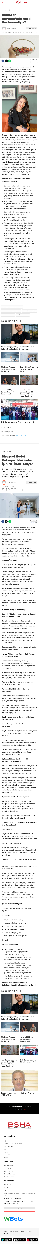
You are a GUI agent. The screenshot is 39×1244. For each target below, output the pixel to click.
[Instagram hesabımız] (21, 1109)
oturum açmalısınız (21, 435)
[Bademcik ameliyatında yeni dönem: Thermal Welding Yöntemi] (19, 1080)
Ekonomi (6, 1152)
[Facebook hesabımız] (15, 1109)
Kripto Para (7, 1168)
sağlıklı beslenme (23, 315)
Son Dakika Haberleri (10, 1155)
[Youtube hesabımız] (24, 1109)
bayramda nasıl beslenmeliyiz (12, 307)
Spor (5, 1149)
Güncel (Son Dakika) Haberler (23, 32)
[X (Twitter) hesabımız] (18, 1109)
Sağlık (35, 32)
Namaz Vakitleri (9, 1171)
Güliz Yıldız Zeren (12, 28)
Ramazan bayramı (8, 315)
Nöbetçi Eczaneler (9, 1174)
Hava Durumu (8, 1165)
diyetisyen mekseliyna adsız (11, 311)
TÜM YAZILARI (31, 28)
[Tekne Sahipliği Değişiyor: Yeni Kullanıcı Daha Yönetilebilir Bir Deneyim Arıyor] (19, 334)
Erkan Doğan (11, 482)
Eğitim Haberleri (9, 1146)
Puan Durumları (9, 1177)
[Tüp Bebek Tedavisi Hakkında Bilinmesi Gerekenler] (10, 358)
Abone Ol (19, 1208)
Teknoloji (6, 1157)
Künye (6, 1190)
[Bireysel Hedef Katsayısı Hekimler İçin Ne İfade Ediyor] (29, 358)
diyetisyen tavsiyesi (30, 311)
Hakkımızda (7, 1185)
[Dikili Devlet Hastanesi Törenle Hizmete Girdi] (19, 409)
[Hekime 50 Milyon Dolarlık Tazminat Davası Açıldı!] (10, 381)
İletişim (6, 1187)
